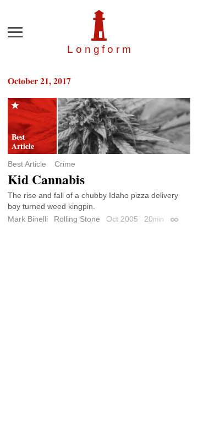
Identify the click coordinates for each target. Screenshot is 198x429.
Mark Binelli (28, 219)
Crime (64, 164)
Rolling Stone (77, 219)
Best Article (27, 164)
